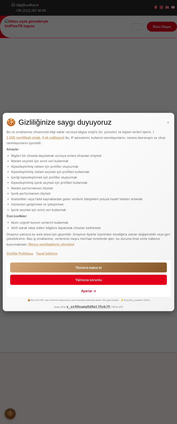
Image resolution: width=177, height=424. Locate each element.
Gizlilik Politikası (19, 253)
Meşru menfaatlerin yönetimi (51, 244)
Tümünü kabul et (88, 267)
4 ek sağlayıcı (52, 137)
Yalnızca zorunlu (88, 280)
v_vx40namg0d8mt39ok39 (88, 307)
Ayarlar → (88, 291)
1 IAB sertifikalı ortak (23, 137)
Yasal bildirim (47, 253)
